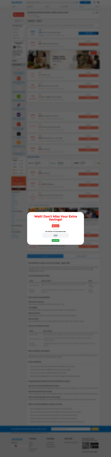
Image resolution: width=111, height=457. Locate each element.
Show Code (55, 240)
